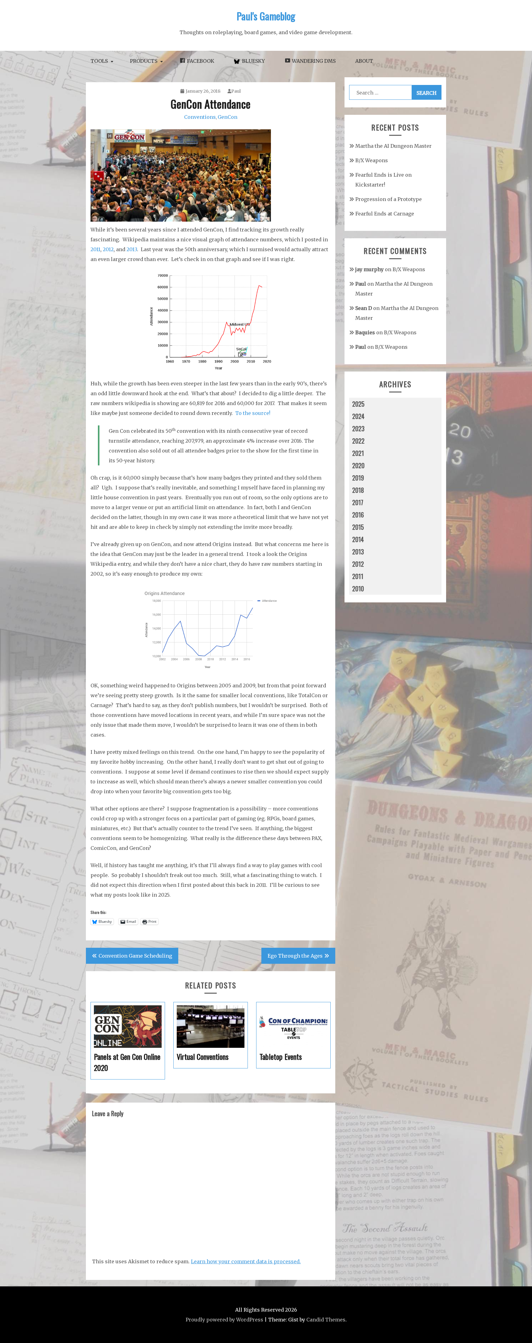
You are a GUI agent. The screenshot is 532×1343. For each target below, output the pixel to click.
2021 (358, 453)
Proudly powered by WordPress (224, 1320)
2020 (358, 465)
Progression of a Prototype (388, 199)
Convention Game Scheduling (135, 956)
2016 (358, 514)
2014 (358, 539)
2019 (358, 477)
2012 (108, 249)
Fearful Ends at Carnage (384, 214)
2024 (358, 416)
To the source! (252, 413)
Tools (99, 61)
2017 (357, 502)
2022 (358, 440)
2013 (132, 249)
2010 (358, 588)
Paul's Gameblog (266, 16)
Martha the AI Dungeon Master (393, 146)
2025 (358, 403)
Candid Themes (325, 1320)
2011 (95, 249)
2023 (358, 428)
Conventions (200, 117)
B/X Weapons (371, 160)
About (364, 61)
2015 (358, 527)
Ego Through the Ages (295, 956)
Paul (236, 91)
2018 (358, 490)
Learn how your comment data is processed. (246, 1261)
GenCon (227, 117)
